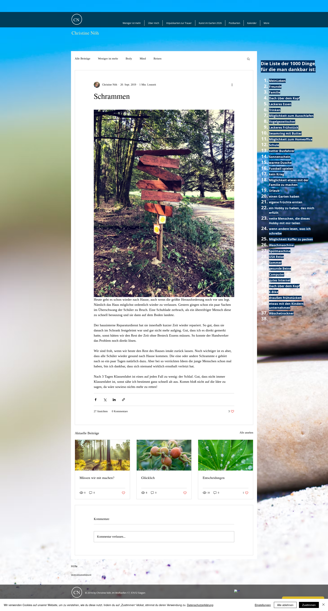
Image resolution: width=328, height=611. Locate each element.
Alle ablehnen (285, 605)
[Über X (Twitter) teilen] (105, 399)
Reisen (158, 58)
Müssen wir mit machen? (97, 477)
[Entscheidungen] (225, 455)
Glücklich (148, 477)
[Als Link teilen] (123, 399)
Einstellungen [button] (263, 605)
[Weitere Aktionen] (232, 84)
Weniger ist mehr (108, 58)
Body (129, 58)
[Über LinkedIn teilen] (114, 399)
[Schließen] (323, 605)
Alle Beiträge (82, 58)
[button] (248, 58)
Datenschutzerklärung (200, 605)
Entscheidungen (214, 477)
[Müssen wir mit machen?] (102, 455)
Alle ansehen (246, 432)
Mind (143, 58)
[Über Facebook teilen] (95, 399)
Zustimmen (309, 605)
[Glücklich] (164, 455)
